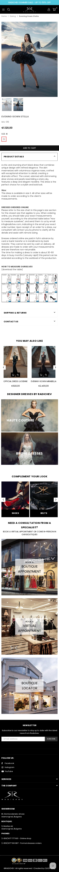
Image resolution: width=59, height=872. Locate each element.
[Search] (8, 9)
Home (4, 16)
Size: (4, 134)
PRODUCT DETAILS (14, 156)
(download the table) (12, 269)
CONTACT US (11, 321)
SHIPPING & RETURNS (15, 312)
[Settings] (48, 9)
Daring (13, 16)
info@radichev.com (11, 224)
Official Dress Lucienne (15, 381)
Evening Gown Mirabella (43, 381)
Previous (3, 59)
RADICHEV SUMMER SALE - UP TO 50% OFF (29, 2)
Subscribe (51, 739)
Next (55, 59)
